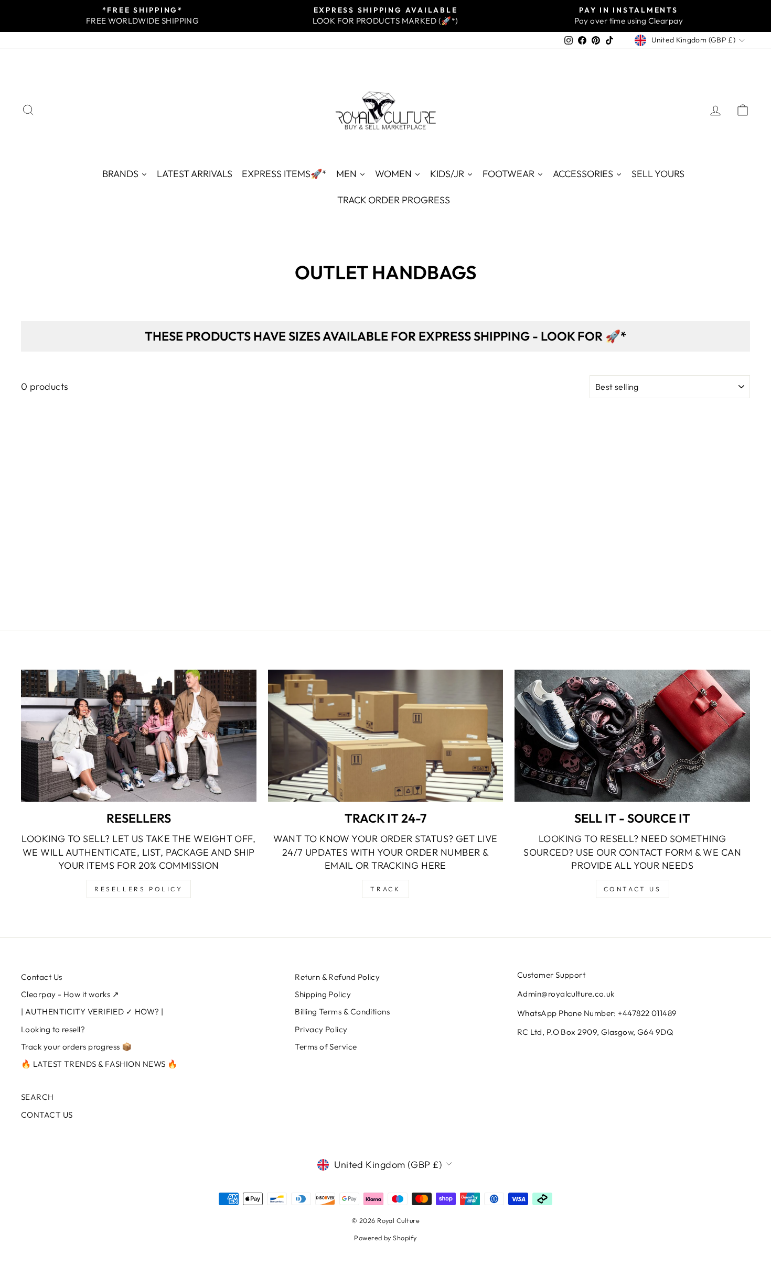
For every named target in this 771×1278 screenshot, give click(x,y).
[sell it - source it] (632, 736)
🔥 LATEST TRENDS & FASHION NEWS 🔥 (99, 1064)
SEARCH (37, 1097)
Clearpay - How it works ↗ (70, 994)
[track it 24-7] (386, 736)
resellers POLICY (138, 889)
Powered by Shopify (385, 1237)
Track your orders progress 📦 (76, 1047)
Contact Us (41, 977)
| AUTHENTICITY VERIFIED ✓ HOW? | (92, 1012)
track (385, 889)
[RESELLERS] (138, 736)
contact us (632, 889)
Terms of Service (326, 1047)
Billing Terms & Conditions (342, 1012)
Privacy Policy (321, 1029)
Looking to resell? (53, 1029)
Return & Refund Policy (337, 977)
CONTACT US (47, 1115)
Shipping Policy (323, 994)
